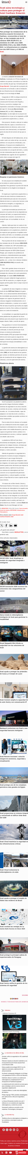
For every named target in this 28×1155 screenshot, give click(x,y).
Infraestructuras (21, 510)
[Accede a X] (2, 1152)
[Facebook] (6, 525)
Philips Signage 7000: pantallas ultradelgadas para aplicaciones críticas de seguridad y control (14, 1096)
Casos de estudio (23, 508)
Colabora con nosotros (14, 1143)
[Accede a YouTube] (10, 1152)
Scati (2, 52)
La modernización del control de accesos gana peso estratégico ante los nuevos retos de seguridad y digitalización (15, 1086)
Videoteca (7, 1010)
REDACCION (5, 508)
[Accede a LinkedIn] (6, 1152)
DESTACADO (13, 510)
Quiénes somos (16, 1141)
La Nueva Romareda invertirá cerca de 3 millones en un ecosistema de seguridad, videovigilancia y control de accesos (13, 1103)
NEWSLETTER (18, 532)
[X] (2, 525)
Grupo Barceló (4, 86)
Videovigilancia (3, 512)
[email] (15, 525)
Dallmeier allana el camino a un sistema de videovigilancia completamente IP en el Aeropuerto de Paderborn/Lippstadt (14, 1079)
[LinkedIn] (11, 525)
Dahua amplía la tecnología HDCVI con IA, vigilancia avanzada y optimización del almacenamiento (14, 1069)
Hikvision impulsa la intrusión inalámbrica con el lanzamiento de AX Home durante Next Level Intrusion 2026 (14, 1062)
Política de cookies (5, 1141)
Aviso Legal (3, 1143)
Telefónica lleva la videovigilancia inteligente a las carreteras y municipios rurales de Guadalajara (15, 1120)
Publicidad (24, 1141)
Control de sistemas (5, 510)
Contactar (17, 1145)
